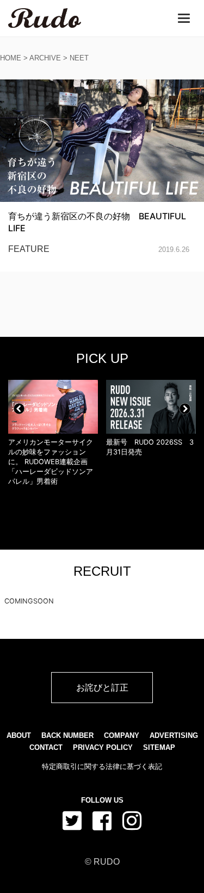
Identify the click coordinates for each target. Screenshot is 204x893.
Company (121, 735)
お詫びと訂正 (102, 687)
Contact (46, 747)
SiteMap (159, 747)
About (19, 735)
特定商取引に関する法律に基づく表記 (102, 766)
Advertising (174, 735)
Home (10, 58)
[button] (19, 408)
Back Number (67, 735)
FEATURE (29, 249)
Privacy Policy (103, 747)
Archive (45, 58)
